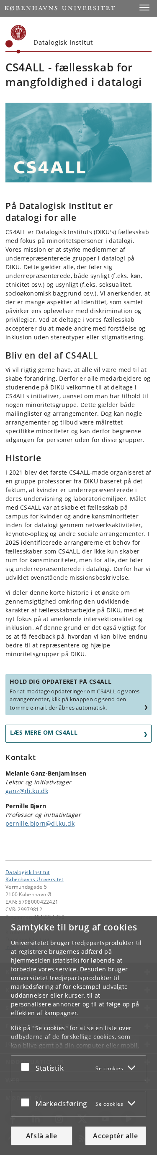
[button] (144, 7)
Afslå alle (41, 1135)
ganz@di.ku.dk (26, 791)
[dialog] (78, 1035)
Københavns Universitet (34, 879)
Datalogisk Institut (27, 872)
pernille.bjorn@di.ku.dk (40, 823)
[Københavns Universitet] (15, 39)
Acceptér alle (115, 1135)
